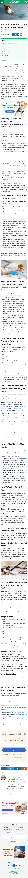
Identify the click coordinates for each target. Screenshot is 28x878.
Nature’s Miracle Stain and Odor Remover (13, 171)
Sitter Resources (8, 827)
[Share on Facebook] (13, 34)
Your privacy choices (15, 862)
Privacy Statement (18, 757)
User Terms (8, 830)
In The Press (20, 827)
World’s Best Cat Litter (13, 165)
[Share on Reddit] (21, 34)
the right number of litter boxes (16, 712)
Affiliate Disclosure (20, 829)
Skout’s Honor (22, 406)
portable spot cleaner (9, 143)
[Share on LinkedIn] (18, 34)
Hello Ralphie (14, 499)
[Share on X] (15, 34)
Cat (1, 29)
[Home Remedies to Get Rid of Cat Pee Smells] (14, 12)
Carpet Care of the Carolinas (19, 225)
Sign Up (14, 750)
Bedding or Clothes (7, 51)
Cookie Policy (8, 832)
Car (3, 54)
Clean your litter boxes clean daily (11, 722)
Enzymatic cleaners (5, 159)
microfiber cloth (22, 215)
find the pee (16, 76)
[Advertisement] (14, 108)
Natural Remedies (6, 58)
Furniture (4, 49)
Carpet (4, 45)
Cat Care (4, 60)
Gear (4, 29)
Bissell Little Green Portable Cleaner (14, 145)
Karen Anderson (3, 783)
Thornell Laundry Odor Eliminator (9, 406)
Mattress (4, 47)
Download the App (20, 826)
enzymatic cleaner (12, 231)
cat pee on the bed (8, 287)
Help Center (14, 843)
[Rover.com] (14, 2)
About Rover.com (8, 826)
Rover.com (11, 868)
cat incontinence (17, 703)
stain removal (19, 151)
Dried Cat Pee (5, 56)
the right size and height (19, 718)
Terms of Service (8, 829)
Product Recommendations (8, 43)
